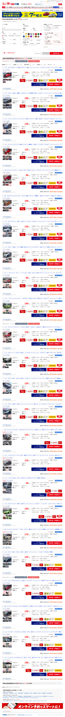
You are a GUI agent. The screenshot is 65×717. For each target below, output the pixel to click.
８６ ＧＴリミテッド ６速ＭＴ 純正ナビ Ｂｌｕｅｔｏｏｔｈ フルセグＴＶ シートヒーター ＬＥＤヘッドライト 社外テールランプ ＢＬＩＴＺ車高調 (35, 503)
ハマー (45, 700)
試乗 (31, 40)
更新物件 (38, 43)
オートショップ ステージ (33, 697)
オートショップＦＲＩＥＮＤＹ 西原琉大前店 (39, 696)
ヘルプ (55, 1)
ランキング (36, 7)
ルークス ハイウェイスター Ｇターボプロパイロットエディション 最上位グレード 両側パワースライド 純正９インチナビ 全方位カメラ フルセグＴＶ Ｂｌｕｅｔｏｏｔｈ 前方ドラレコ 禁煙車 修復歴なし (34, 429)
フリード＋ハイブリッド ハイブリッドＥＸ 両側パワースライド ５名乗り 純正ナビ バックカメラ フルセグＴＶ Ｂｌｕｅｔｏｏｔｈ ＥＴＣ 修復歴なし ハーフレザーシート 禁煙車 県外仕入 (35, 118)
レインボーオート (51, 696)
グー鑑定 (32, 7)
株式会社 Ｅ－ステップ (13, 696)
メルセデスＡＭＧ (6, 700)
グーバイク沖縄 (56, 7)
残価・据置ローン (49, 43)
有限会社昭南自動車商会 (7, 88)
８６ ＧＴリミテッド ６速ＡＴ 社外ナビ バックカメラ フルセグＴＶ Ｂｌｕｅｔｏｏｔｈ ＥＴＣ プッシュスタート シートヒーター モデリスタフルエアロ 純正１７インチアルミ (35, 221)
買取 (52, 7)
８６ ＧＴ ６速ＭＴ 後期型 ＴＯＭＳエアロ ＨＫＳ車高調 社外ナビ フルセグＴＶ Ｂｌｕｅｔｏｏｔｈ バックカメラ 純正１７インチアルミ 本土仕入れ (35, 93)
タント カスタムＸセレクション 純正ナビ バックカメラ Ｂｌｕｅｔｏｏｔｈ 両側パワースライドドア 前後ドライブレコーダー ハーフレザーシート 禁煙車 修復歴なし (35, 580)
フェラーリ (30, 700)
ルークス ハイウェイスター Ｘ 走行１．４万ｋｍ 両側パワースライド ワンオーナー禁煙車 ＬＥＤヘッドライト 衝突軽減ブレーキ (34, 529)
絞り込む (56, 53)
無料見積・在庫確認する (54, 84)
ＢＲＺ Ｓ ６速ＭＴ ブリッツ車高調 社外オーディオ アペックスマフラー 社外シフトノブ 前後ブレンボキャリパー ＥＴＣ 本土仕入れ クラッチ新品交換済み (35, 247)
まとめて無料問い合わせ (33, 61)
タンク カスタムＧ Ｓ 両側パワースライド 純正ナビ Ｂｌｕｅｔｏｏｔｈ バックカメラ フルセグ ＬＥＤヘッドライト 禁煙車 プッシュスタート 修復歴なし (35, 67)
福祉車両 (25, 7)
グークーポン (56, 28)
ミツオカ (26, 700)
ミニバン (14, 7)
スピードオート (5, 696)
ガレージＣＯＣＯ (6, 697)
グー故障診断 (47, 27)
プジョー (34, 700)
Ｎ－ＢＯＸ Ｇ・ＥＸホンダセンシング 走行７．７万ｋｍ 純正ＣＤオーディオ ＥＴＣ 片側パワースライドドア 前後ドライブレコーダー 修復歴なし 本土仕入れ (35, 657)
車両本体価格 (11, 35)
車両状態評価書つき (57, 25)
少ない (45, 64)
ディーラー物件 (48, 28)
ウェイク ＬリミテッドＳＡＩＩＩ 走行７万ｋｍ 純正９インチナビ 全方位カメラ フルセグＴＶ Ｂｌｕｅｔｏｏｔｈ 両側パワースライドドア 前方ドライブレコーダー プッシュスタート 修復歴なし (35, 298)
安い (18, 64)
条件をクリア (45, 53)
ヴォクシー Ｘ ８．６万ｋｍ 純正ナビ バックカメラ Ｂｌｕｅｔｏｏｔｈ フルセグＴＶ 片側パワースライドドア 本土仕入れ (34, 352)
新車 (25, 43)
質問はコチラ (50, 1)
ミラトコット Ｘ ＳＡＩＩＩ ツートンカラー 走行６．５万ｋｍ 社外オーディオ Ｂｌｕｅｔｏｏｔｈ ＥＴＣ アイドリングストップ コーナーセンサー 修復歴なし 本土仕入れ (35, 272)
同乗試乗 (38, 40)
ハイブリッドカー (34, 44)
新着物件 (32, 43)
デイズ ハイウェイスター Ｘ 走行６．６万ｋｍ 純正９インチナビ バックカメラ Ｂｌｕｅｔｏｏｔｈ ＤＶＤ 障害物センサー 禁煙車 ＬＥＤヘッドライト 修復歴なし (34, 170)
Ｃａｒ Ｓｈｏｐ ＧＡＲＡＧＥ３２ (22, 697)
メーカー (6, 7)
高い (21, 64)
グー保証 (55, 27)
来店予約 (26, 40)
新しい (7, 64)
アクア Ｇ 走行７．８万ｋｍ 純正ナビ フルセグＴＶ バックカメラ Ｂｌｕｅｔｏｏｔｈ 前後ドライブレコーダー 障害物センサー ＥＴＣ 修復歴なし (35, 378)
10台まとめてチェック (7, 61)
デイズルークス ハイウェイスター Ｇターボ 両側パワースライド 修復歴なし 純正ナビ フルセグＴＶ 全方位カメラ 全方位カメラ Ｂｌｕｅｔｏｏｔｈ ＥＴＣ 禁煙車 (34, 195)
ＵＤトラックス (21, 700)
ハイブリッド (21, 7)
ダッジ (42, 700)
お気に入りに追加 (60, 1)
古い (10, 64)
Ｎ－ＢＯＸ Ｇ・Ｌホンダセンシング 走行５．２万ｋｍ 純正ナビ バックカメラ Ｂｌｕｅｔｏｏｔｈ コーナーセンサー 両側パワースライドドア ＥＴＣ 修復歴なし (35, 631)
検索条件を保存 (38, 53)
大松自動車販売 (20, 696)
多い (41, 64)
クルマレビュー (41, 7)
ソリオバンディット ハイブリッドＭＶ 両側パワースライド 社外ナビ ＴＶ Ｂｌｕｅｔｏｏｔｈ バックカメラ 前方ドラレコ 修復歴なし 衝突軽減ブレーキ (35, 455)
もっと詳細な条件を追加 (9, 52)
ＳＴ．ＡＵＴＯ (12, 697)
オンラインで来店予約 (39, 84)
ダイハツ (11, 700)
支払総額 (5, 35)
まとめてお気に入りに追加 (21, 61)
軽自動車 (10, 7)
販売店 (39, 4)
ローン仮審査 (57, 42)
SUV (17, 7)
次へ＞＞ (60, 58)
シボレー (38, 700)
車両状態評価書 (52, 80)
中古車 (3, 7)
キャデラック (16, 700)
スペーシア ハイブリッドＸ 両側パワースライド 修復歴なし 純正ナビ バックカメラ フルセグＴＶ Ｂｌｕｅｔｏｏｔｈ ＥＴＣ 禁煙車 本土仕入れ (35, 144)
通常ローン (48, 42)
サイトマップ (44, 1)
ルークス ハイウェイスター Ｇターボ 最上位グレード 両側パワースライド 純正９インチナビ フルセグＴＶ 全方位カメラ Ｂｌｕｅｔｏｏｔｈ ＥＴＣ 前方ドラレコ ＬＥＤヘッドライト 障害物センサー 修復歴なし (34, 606)
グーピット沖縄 (48, 7)
